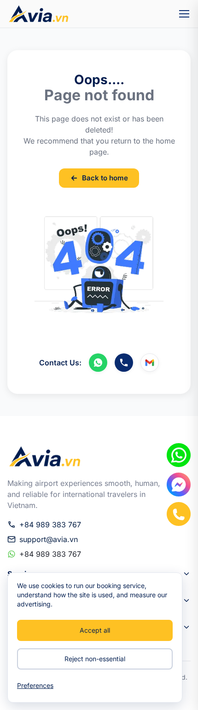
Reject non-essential (94, 659)
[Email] (149, 362)
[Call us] (124, 362)
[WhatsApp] (98, 362)
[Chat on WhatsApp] (179, 455)
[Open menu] (184, 14)
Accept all (95, 630)
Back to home (105, 177)
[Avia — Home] (37, 14)
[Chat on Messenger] (179, 484)
